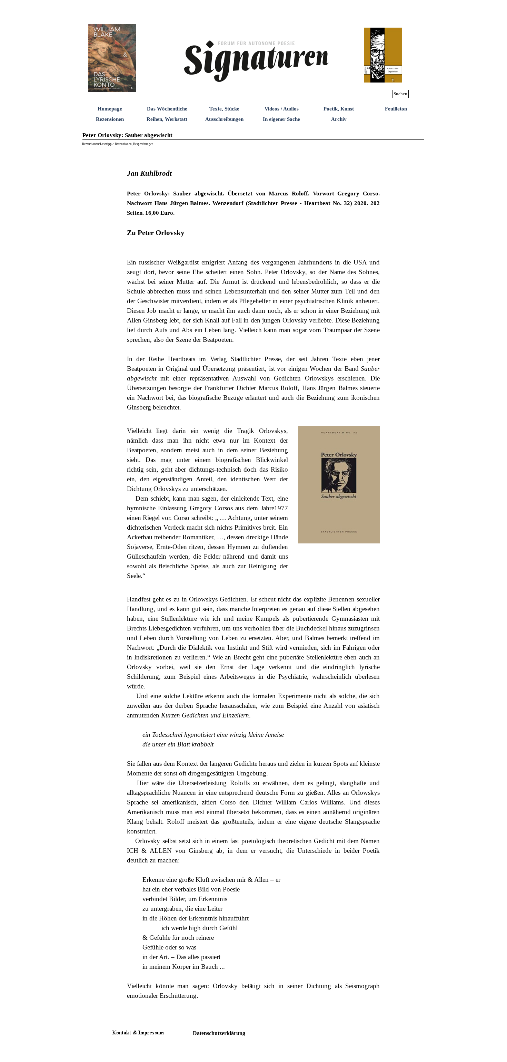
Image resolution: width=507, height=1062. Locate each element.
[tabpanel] (253, 285)
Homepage (110, 109)
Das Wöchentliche (167, 109)
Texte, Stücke (224, 109)
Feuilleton (396, 109)
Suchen (400, 93)
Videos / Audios (282, 109)
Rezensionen (110, 119)
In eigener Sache (281, 119)
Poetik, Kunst (339, 109)
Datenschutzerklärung (219, 1033)
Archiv (339, 119)
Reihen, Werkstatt (167, 119)
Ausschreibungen (224, 119)
